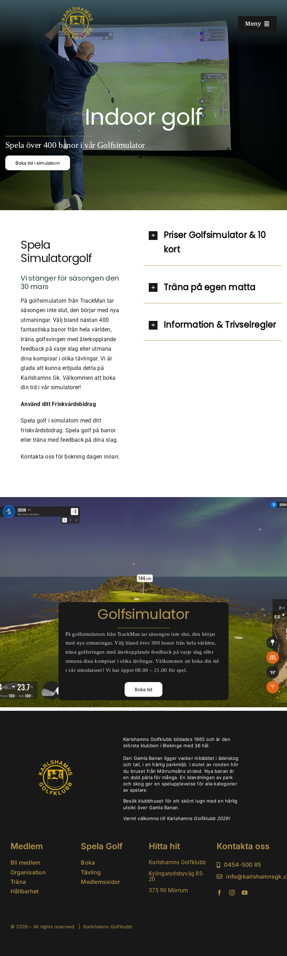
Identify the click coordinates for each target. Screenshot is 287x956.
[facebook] (219, 892)
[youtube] (244, 892)
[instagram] (232, 892)
